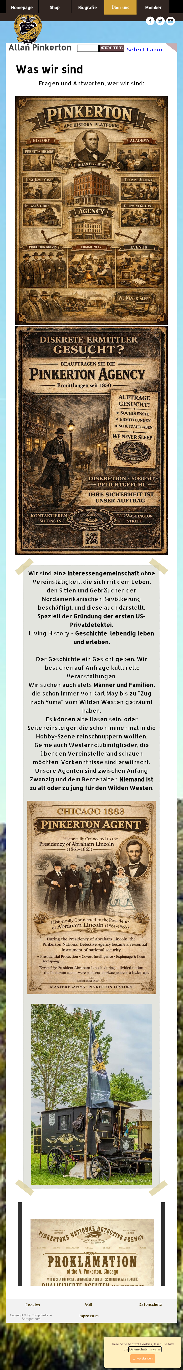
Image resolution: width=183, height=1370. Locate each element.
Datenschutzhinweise (145, 1349)
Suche (111, 48)
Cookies (32, 1304)
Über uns (120, 7)
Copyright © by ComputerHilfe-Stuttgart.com (31, 1317)
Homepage (22, 7)
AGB (88, 1304)
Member (153, 7)
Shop (55, 7)
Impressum (89, 1315)
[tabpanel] (91, 317)
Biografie (87, 7)
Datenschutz (150, 1304)
